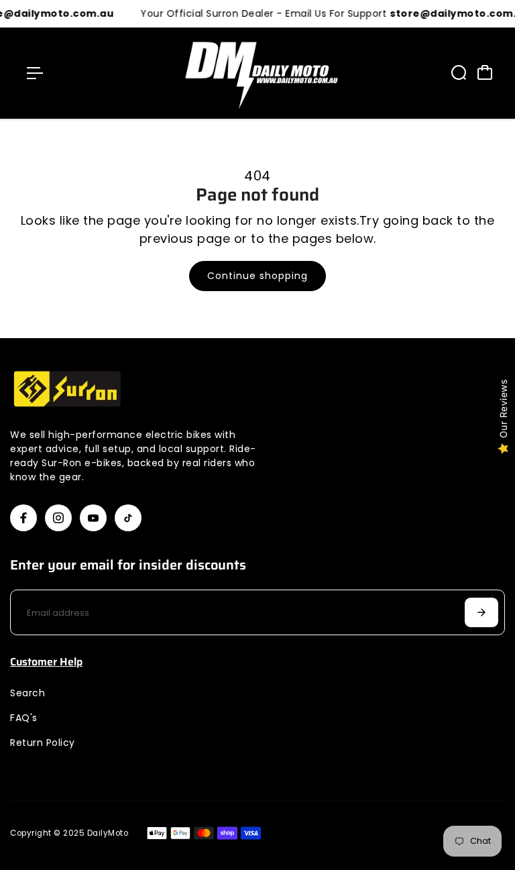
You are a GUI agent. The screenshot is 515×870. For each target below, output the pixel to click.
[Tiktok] (128, 517)
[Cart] (485, 72)
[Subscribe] (481, 612)
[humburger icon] (35, 73)
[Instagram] (58, 517)
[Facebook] (23, 517)
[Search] (459, 72)
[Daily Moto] (257, 73)
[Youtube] (93, 517)
